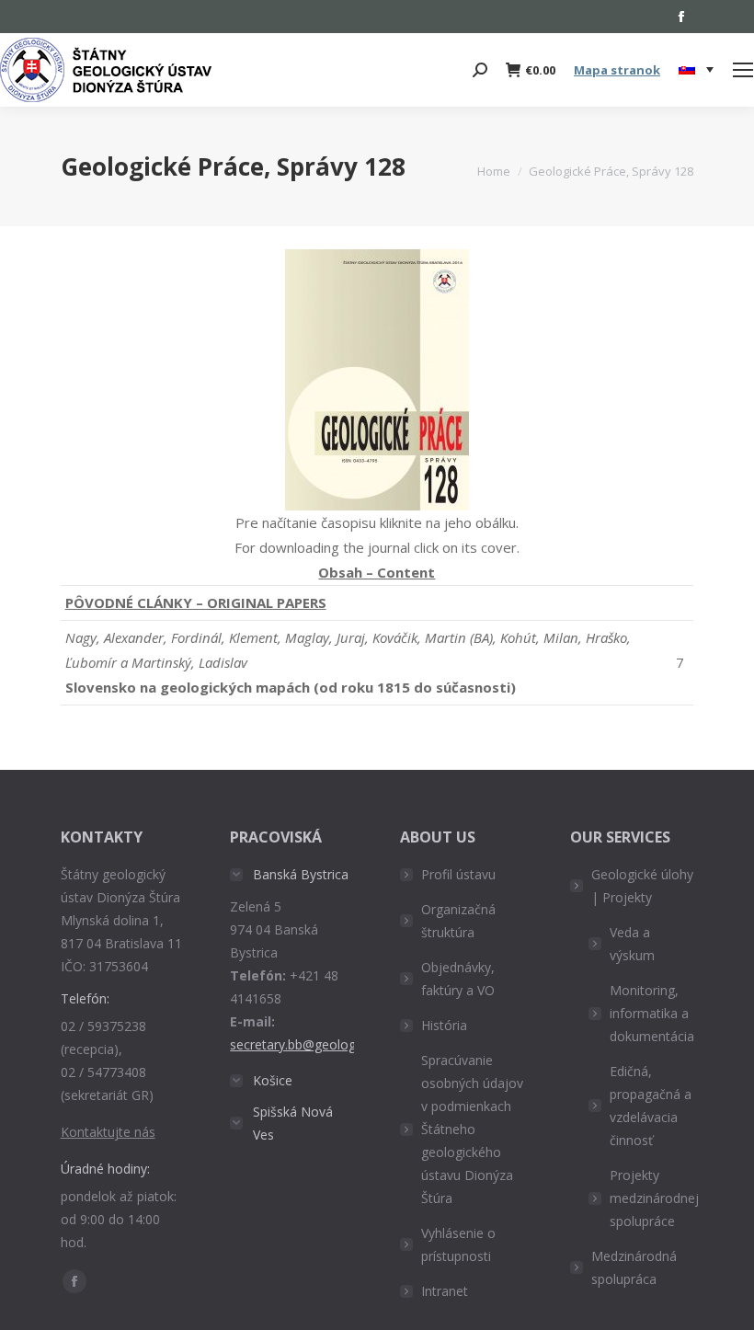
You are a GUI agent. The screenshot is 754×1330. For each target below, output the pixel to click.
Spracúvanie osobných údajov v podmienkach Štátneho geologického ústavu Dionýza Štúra (472, 1129)
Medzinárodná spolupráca (634, 1267)
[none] (696, 70)
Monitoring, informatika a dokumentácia (652, 1013)
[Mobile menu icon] (743, 70)
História (444, 1025)
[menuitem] (696, 70)
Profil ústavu (458, 874)
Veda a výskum (632, 943)
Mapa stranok (617, 70)
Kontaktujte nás (108, 1132)
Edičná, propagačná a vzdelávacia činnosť (650, 1105)
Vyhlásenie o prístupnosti (458, 1244)
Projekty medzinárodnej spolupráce (654, 1198)
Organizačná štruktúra (458, 920)
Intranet (444, 1291)
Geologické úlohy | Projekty (642, 886)
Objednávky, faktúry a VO (458, 978)
